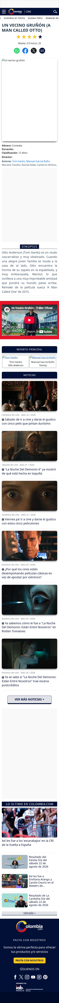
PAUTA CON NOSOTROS (30, 960)
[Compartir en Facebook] (25, 50)
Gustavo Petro (28, 17)
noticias (29, 375)
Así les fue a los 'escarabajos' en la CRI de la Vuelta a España (28, 843)
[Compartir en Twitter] (34, 50)
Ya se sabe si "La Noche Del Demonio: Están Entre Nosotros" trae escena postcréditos (29, 681)
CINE (28, 11)
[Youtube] (33, 976)
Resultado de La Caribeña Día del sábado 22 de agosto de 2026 (39, 900)
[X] (21, 976)
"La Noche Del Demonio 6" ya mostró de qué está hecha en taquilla (29, 471)
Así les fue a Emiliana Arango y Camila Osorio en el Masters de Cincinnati (41, 882)
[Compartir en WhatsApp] (17, 50)
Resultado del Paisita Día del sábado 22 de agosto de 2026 (38, 861)
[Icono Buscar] (55, 11)
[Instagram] (27, 976)
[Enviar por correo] (42, 50)
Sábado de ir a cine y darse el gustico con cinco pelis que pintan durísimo (29, 421)
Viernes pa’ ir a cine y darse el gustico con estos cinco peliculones (29, 521)
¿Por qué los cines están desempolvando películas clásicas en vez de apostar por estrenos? (27, 573)
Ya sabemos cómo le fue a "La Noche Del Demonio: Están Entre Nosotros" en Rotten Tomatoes (29, 627)
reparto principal (29, 349)
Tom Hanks (18, 161)
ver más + (29, 913)
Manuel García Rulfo (38, 161)
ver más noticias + (29, 699)
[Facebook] (15, 976)
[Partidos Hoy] (39, 976)
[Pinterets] (45, 976)
